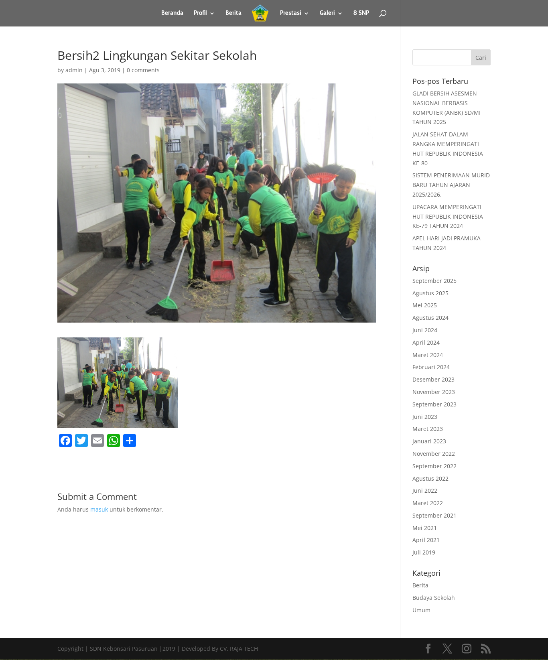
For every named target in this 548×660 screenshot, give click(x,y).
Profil (200, 13)
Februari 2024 (431, 367)
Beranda (172, 13)
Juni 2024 (424, 330)
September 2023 (434, 404)
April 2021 (426, 540)
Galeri (327, 13)
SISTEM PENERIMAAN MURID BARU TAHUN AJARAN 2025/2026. (451, 184)
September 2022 (434, 466)
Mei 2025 (424, 305)
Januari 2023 (429, 441)
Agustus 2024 (430, 317)
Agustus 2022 (430, 478)
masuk (99, 509)
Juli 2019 (423, 552)
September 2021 (434, 515)
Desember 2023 (433, 379)
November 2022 (433, 453)
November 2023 (433, 392)
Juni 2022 (424, 490)
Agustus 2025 (430, 293)
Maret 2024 (427, 355)
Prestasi (290, 13)
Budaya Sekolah (433, 597)
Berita (233, 13)
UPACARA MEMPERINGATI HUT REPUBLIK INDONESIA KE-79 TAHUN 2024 (447, 216)
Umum (421, 610)
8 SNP (361, 13)
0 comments (143, 70)
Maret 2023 (427, 429)
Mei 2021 (424, 528)
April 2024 (426, 342)
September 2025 (434, 280)
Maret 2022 (427, 503)
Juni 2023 (424, 416)
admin (74, 70)
